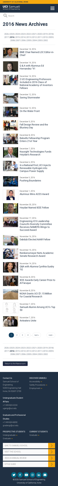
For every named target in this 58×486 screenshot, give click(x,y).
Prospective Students (14, 432)
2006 (23, 40)
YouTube (26, 475)
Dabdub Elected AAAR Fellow (35, 239)
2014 (23, 37)
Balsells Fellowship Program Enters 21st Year (35, 139)
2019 (45, 34)
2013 (28, 37)
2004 (34, 40)
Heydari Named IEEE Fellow (34, 207)
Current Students (38, 432)
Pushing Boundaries (30, 180)
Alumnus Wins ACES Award (34, 194)
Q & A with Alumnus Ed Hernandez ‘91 (32, 67)
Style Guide (10, 464)
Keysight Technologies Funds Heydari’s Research (35, 153)
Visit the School (13, 452)
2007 (18, 40)
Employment (34, 388)
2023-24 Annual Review (15, 458)
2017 (6, 37)
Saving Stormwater (30, 97)
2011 (39, 37)
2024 (17, 34)
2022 (28, 34)
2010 (45, 37)
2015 (17, 37)
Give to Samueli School (16, 445)
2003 (40, 40)
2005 (29, 40)
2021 (34, 34)
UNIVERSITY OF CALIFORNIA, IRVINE (15, 2)
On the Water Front (30, 111)
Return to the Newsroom (15, 364)
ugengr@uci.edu (10, 408)
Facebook (20, 475)
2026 (6, 34)
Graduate (7, 438)
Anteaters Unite (28, 320)
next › (51, 335)
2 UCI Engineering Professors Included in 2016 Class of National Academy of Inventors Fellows (36, 83)
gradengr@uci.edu (10, 425)
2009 (51, 37)
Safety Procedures (37, 385)
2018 (51, 34)
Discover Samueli (38, 378)
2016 (12, 37)
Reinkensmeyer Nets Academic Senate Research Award (37, 254)
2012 (34, 37)
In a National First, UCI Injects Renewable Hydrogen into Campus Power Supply (35, 168)
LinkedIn (38, 475)
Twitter (14, 475)
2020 (39, 34)
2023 (23, 34)
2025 (12, 34)
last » (37, 335)
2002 (45, 40)
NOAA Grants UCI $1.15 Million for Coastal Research (36, 295)
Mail (45, 475)
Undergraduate (9, 435)
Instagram (32, 475)
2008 (12, 40)
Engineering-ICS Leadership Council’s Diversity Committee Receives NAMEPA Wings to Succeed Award (36, 225)
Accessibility (34, 381)
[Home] (11, 6)
